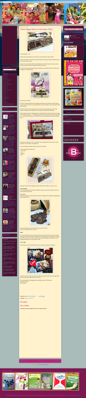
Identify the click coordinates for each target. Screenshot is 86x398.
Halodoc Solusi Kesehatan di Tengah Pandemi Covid (11, 162)
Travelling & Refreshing (7, 103)
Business (5, 81)
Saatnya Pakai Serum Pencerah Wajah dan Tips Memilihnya (11, 186)
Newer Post (23, 361)
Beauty (4, 75)
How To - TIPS (6, 89)
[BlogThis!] (40, 296)
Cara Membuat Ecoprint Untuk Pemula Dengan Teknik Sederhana (12, 210)
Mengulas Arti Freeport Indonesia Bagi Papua (7, 267)
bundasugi (73, 35)
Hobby (4, 87)
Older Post (57, 361)
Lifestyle (4, 95)
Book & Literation (6, 79)
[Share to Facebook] (43, 296)
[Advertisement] (40, 348)
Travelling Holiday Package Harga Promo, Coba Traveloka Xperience (11, 174)
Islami (4, 93)
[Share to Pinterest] (44, 296)
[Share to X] (41, 296)
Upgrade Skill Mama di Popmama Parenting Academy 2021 (12, 198)
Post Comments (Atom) (43, 364)
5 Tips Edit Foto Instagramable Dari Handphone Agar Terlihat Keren (9, 273)
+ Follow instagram (68, 119)
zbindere (68, 395)
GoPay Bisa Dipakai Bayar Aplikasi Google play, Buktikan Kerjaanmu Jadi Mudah (9, 151)
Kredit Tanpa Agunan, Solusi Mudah (11, 116)
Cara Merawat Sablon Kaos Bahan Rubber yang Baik (11, 222)
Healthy (4, 85)
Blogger (4, 77)
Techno (4, 101)
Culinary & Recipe (29, 298)
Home (40, 361)
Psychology (5, 98)
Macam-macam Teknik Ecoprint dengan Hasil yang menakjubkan (12, 138)
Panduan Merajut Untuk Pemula (11, 126)
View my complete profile (75, 37)
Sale (4, 99)
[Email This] (39, 296)
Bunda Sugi (9, 6)
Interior (4, 91)
